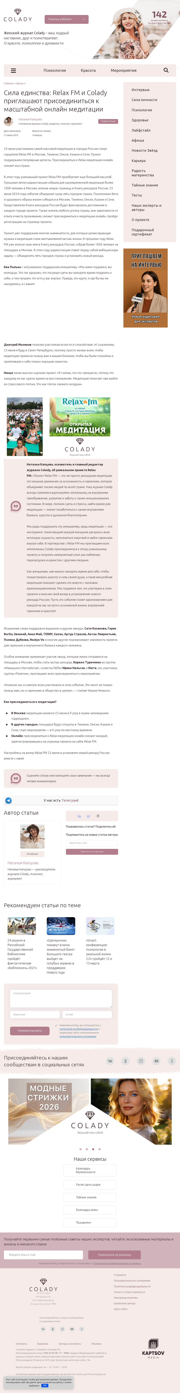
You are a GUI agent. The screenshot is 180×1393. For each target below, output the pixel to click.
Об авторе (32, 854)
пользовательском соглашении (78, 1036)
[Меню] (13, 70)
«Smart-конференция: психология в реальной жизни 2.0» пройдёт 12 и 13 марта (99, 951)
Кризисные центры (125, 1303)
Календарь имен (87, 1209)
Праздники (83, 1222)
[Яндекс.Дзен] (172, 1061)
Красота (88, 70)
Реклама (96, 1343)
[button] (80, 1149)
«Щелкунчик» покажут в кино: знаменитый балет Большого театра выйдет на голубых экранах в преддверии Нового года (61, 956)
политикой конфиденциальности (79, 1029)
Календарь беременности (85, 1170)
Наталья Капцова (30, 119)
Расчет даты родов (88, 1184)
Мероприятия (124, 70)
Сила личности (144, 100)
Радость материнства (143, 173)
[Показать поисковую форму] (166, 70)
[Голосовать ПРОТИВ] (88, 816)
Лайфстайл (141, 130)
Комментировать (30, 1030)
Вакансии (42, 1343)
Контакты (21, 1343)
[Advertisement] (61, 317)
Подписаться (108, 121)
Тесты (137, 195)
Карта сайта (120, 1309)
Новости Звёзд (145, 150)
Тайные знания (145, 185)
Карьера (139, 161)
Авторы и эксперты (70, 1343)
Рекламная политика (126, 1297)
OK (45, 1385)
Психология (55, 70)
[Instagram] (141, 1061)
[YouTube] (156, 1061)
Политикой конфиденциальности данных (117, 1263)
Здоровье (140, 120)
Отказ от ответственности (129, 1292)
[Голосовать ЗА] (79, 816)
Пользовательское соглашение (132, 1280)
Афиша (138, 140)
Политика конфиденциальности (132, 1286)
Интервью (141, 90)
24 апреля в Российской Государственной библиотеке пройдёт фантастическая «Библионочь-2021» (22, 954)
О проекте (140, 220)
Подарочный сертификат (143, 232)
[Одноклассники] (125, 1061)
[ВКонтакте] (110, 1061)
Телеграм (70, 800)
